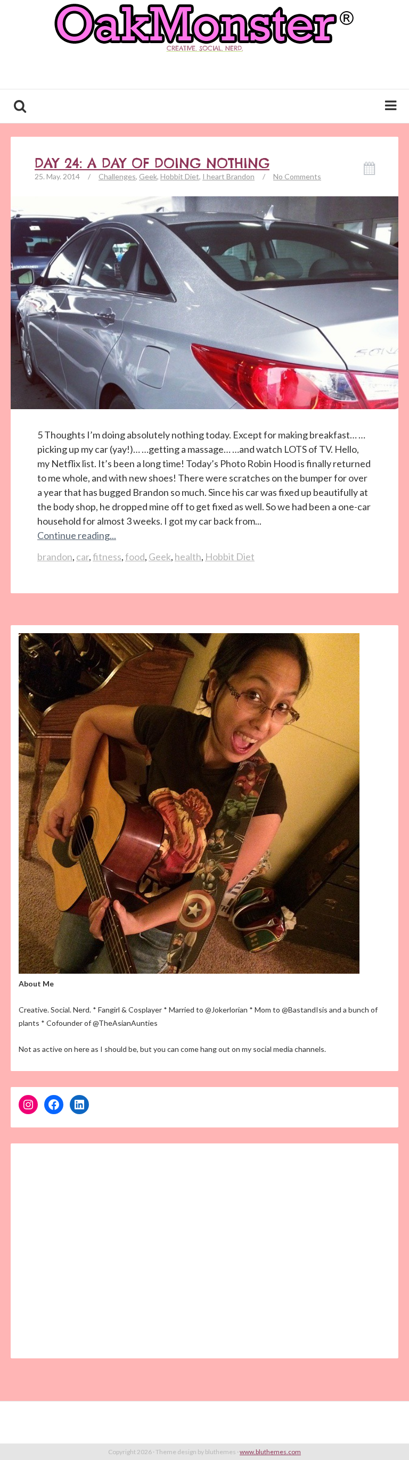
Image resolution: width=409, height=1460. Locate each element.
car (82, 556)
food (135, 556)
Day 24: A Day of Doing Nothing (152, 163)
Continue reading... (76, 535)
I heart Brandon (228, 176)
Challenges (117, 176)
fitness (107, 556)
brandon (54, 556)
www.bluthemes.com (270, 1452)
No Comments (297, 176)
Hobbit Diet (179, 176)
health (188, 556)
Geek (148, 176)
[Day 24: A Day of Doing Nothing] (204, 389)
